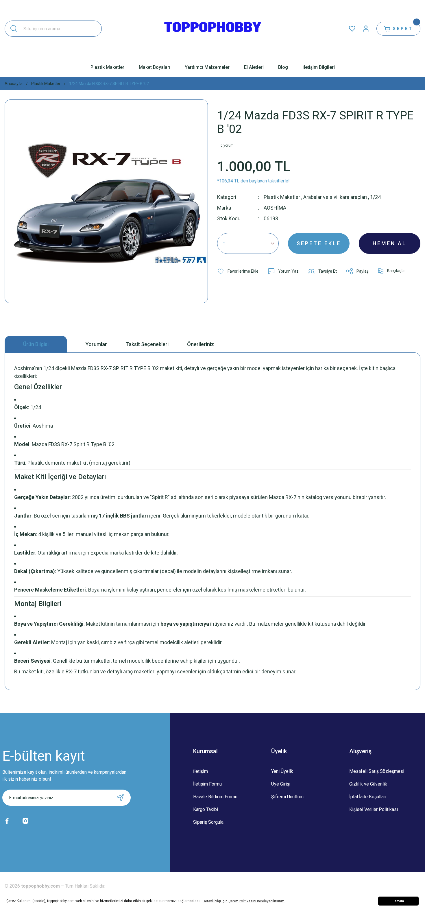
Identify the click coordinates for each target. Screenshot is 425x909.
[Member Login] (366, 29)
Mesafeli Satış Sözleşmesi (376, 771)
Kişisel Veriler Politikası (373, 809)
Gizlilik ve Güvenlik (368, 784)
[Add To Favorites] (237, 271)
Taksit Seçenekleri (147, 344)
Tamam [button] (398, 901)
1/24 (375, 197)
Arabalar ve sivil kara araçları (335, 197)
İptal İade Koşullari (367, 796)
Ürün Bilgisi (36, 344)
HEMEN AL (389, 243)
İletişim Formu (207, 784)
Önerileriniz (200, 344)
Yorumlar (96, 344)
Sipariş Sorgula (208, 822)
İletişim (200, 771)
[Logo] (212, 28)
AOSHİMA (275, 208)
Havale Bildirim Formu (215, 796)
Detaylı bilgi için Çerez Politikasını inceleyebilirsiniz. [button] (244, 901)
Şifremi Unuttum (287, 796)
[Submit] (120, 798)
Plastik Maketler (282, 197)
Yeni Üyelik (282, 771)
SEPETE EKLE (319, 243)
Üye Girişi (280, 784)
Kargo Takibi (205, 809)
